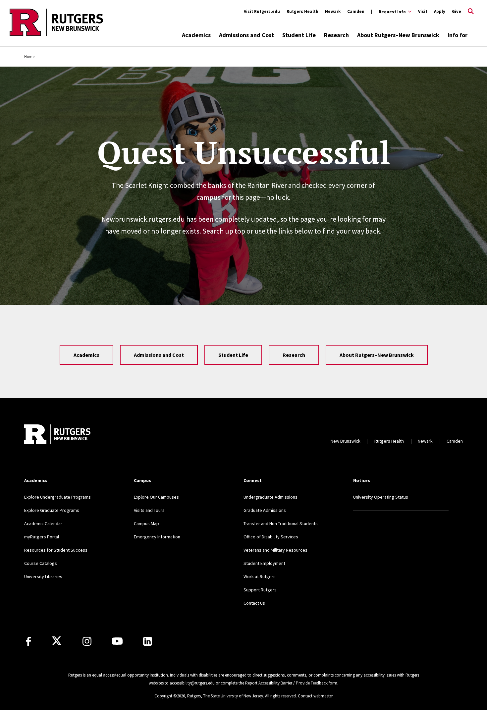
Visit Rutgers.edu (262, 11)
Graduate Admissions (265, 510)
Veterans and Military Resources (275, 550)
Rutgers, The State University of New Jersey (225, 696)
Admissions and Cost (246, 35)
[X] (56, 641)
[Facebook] (28, 641)
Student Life (299, 35)
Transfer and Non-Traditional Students (281, 523)
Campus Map (146, 523)
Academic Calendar (43, 523)
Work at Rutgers (260, 576)
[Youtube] (117, 641)
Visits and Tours (149, 510)
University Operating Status (380, 497)
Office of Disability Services (271, 537)
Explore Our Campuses (156, 497)
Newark (333, 11)
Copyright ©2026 (169, 696)
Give (456, 11)
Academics (196, 35)
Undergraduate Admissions (271, 497)
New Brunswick (345, 441)
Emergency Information (157, 537)
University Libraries (43, 576)
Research (336, 35)
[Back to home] (57, 434)
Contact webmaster (315, 696)
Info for (457, 35)
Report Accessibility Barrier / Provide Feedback (286, 683)
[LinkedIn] (147, 641)
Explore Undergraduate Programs (57, 497)
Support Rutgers (260, 590)
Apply (439, 11)
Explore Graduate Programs (51, 510)
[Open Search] (471, 11)
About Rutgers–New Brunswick (398, 35)
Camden (355, 11)
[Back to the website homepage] (56, 34)
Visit (422, 11)
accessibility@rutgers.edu (192, 683)
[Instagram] (86, 641)
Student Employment (264, 563)
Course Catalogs (40, 563)
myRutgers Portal (41, 537)
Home (29, 56)
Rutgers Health (302, 11)
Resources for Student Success (55, 550)
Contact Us (254, 603)
